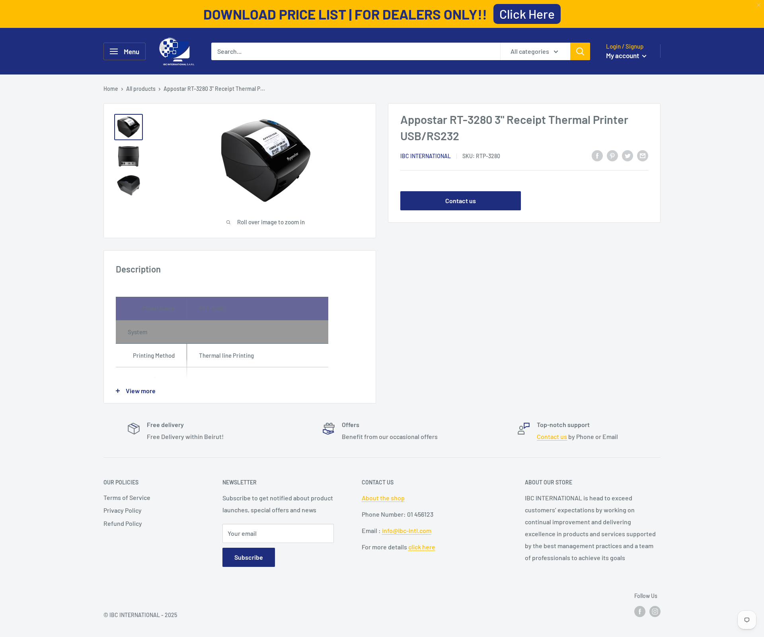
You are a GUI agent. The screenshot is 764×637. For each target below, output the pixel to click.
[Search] (580, 51)
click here (421, 547)
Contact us (460, 200)
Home (110, 88)
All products (141, 88)
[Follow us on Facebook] (639, 611)
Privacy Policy (122, 510)
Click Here (527, 13)
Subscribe (248, 557)
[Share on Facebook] (597, 155)
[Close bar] (759, 5)
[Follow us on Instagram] (655, 611)
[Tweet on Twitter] (627, 155)
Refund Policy (122, 523)
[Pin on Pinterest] (612, 155)
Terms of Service (126, 497)
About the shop (383, 498)
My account (623, 55)
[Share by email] (642, 155)
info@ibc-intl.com (406, 530)
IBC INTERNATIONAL (425, 156)
